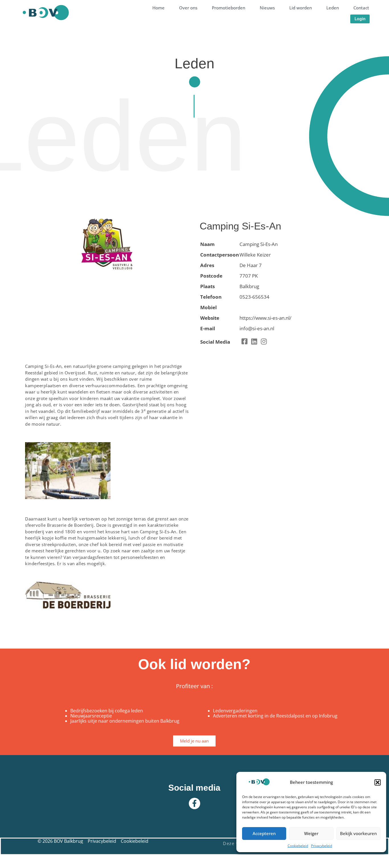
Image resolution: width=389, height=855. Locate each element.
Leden (332, 8)
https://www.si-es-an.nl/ (265, 318)
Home (158, 8)
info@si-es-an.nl (256, 328)
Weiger (311, 833)
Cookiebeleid (298, 845)
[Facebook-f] (194, 803)
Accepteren (264, 833)
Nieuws (267, 8)
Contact (361, 8)
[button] (377, 782)
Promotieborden (228, 8)
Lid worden (300, 8)
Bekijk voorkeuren (358, 833)
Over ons (188, 8)
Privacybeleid (321, 845)
